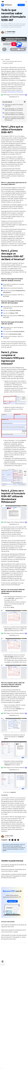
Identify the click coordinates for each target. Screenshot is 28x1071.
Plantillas (7, 59)
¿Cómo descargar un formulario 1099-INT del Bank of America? (14, 109)
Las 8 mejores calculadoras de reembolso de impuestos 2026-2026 (13, 865)
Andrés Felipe (11, 31)
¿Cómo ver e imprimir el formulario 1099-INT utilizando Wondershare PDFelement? (15, 118)
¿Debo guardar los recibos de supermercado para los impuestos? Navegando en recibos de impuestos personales (14, 876)
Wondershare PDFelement (15, 92)
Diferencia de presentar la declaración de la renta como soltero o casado (13, 870)
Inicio (2, 59)
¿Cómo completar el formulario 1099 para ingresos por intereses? (14, 113)
